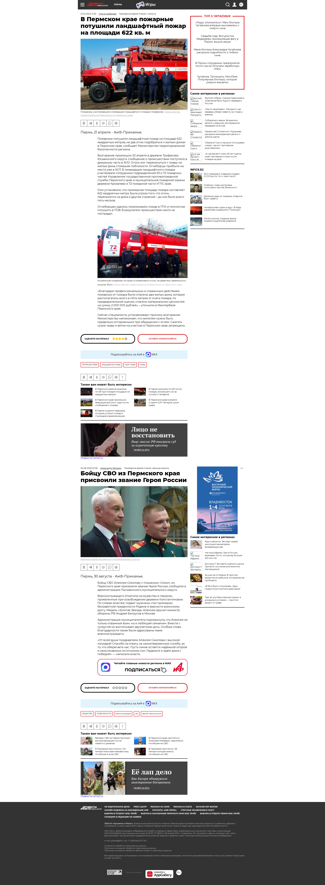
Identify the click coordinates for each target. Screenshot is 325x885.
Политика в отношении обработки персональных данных (130, 848)
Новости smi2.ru (92, 458)
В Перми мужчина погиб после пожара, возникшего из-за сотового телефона (165, 392)
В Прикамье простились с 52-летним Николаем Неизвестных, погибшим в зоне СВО (112, 751)
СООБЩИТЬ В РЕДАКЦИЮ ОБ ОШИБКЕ (122, 817)
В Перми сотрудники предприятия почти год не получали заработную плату (217, 66)
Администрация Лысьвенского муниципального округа (110, 559)
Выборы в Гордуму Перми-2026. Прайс (220, 813)
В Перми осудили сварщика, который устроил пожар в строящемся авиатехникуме (110, 413)
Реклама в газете (183, 807)
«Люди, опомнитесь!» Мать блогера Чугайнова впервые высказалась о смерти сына (217, 25)
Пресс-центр (140, 807)
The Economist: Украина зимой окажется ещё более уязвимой (220, 219)
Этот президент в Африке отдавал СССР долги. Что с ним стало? (222, 175)
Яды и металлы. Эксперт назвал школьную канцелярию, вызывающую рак (221, 544)
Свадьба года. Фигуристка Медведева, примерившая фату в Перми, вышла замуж (217, 39)
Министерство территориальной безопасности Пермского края (148, 284)
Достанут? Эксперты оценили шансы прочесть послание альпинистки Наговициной (224, 566)
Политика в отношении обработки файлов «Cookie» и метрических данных (138, 850)
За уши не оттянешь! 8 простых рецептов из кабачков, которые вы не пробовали (224, 578)
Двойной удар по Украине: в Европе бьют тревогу (223, 197)
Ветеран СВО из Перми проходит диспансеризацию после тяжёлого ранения (112, 741)
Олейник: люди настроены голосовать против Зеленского (220, 186)
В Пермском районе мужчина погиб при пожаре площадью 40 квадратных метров (112, 392)
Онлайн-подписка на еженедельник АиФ (126, 810)
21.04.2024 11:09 (88, 14)
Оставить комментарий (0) (163, 339)
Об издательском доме (117, 807)
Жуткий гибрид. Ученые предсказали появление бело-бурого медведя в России (224, 101)
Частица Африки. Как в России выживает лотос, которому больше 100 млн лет (223, 555)
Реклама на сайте (160, 807)
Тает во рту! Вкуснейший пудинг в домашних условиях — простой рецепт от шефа (223, 600)
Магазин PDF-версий (207, 807)
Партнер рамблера (134, 872)
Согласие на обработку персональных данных (125, 846)
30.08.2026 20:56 (89, 468)
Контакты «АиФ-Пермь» (164, 810)
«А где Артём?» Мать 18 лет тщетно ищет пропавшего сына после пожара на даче (223, 156)
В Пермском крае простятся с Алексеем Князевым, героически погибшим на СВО (166, 741)
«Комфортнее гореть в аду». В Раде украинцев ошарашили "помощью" (222, 208)
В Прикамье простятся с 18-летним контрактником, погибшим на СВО (163, 751)
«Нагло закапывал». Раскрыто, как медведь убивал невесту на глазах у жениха (224, 112)
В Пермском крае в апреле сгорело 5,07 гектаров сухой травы (164, 402)
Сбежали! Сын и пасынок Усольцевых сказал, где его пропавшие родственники (224, 145)
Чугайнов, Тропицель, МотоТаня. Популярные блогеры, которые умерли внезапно (217, 79)
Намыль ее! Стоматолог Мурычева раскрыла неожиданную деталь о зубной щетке (223, 134)
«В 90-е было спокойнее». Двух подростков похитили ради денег (223, 587)
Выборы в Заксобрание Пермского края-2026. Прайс (168, 813)
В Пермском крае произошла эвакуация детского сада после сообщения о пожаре (112, 402)
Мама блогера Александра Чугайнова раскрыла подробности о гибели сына (217, 52)
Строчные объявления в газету (197, 810)
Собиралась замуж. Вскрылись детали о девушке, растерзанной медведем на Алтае (222, 123)
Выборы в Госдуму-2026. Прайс (120, 813)
